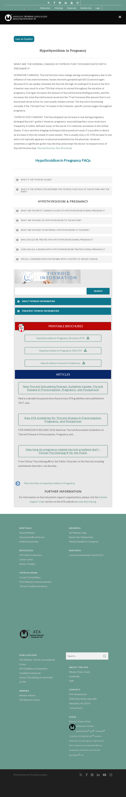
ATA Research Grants (29, 700)
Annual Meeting (26, 532)
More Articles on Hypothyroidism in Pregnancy (49, 483)
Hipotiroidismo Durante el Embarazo (60, 363)
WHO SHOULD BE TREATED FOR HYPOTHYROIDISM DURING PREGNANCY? (57, 239)
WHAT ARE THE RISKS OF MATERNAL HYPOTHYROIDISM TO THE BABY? (55, 230)
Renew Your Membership (81, 537)
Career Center (26, 559)
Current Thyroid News (30, 577)
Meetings (59, 8)
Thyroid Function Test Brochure (54, 148)
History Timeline (27, 564)
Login (97, 8)
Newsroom (71, 8)
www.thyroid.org (87, 501)
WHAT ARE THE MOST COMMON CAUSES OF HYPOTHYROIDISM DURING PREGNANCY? (63, 210)
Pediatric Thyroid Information (40, 311)
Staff (71, 680)
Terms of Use (84, 721)
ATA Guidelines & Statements (33, 668)
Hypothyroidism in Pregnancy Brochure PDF (60, 338)
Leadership (74, 676)
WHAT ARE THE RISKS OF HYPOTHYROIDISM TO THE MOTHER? (51, 220)
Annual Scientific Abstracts (32, 537)
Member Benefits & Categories (83, 541)
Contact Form (75, 708)
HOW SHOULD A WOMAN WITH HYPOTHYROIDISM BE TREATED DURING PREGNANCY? (63, 249)
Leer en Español (24, 38)
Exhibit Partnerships (29, 541)
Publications (45, 8)
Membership (85, 8)
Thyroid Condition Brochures (33, 586)
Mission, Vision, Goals (79, 672)
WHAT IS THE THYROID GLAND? (36, 179)
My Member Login (77, 532)
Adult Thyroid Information (38, 301)
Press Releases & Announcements (35, 582)
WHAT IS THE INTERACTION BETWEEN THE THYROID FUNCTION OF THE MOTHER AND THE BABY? (65, 190)
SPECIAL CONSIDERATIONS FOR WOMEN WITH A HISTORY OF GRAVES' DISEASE (59, 259)
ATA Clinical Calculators (30, 555)
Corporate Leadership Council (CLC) (86, 555)
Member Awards (27, 695)
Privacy (72, 721)
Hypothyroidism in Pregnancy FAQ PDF (60, 350)
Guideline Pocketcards (30, 673)
